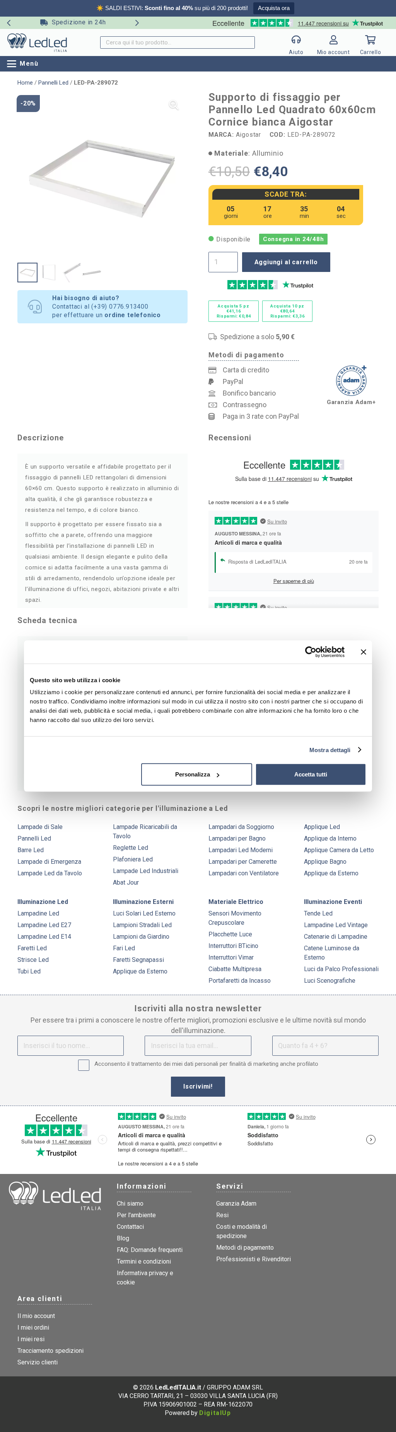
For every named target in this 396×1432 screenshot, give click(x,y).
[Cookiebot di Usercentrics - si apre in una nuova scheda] (311, 651)
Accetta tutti (310, 774)
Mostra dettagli (330, 749)
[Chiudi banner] (363, 651)
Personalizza (192, 774)
